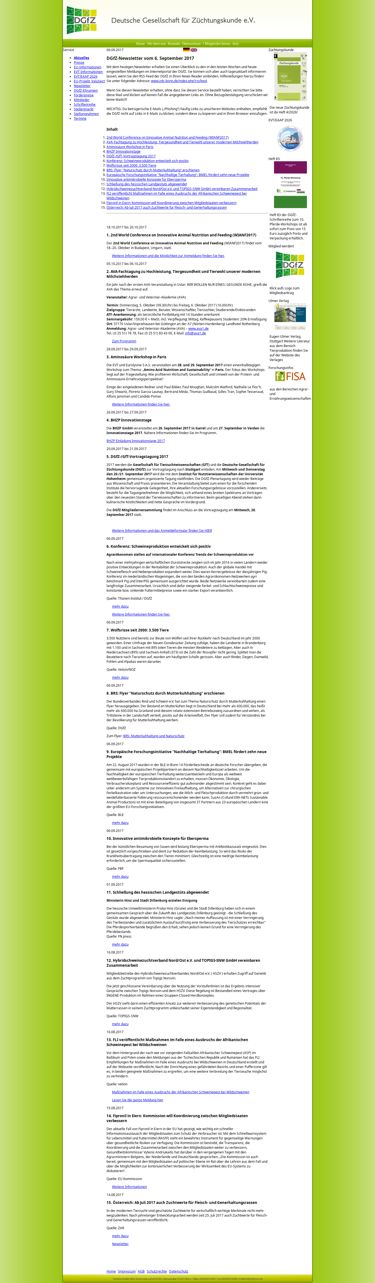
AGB (141, 1271)
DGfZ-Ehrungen (86, 90)
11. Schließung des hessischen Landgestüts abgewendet (158, 892)
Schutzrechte (157, 1271)
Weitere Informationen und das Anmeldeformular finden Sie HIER (159, 530)
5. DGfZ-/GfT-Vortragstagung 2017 (137, 456)
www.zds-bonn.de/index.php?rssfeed (179, 81)
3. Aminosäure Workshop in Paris (136, 356)
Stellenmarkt (83, 109)
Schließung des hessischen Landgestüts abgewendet (147, 184)
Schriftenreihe (85, 104)
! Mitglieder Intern (216, 44)
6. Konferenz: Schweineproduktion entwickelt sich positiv (159, 546)
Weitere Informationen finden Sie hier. (138, 404)
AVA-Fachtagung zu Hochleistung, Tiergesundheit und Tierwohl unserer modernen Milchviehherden (182, 142)
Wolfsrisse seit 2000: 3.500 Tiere (131, 165)
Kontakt (174, 44)
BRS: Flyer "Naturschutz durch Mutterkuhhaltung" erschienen (153, 170)
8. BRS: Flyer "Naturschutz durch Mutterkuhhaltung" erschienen (166, 693)
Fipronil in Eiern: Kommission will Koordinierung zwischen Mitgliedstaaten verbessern (171, 202)
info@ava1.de (195, 333)
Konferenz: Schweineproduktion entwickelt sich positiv (148, 160)
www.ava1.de (198, 328)
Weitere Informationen (127, 1186)
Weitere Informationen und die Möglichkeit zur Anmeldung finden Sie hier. (166, 255)
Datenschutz (191, 44)
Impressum (127, 1271)
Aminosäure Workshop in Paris (130, 146)
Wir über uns (156, 44)
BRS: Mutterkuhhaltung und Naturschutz (153, 736)
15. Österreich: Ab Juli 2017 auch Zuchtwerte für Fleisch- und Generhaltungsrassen (182, 1202)
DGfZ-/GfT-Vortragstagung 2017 (131, 156)
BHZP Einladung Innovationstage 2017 (136, 440)
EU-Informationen (87, 67)
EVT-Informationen (88, 71)
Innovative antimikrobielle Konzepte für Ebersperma (146, 179)
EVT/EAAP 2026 (85, 76)
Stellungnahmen (86, 113)
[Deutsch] (186, 50)
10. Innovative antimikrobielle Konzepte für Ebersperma (158, 838)
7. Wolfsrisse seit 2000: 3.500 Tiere (138, 630)
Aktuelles (81, 57)
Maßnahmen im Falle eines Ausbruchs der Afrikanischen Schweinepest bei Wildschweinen (178, 1092)
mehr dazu (117, 606)
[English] (194, 50)
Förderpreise (84, 95)
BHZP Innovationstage (124, 151)
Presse (79, 62)
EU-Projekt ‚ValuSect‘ (89, 81)
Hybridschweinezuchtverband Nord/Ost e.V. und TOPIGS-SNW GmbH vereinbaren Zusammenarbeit (182, 188)
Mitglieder (81, 99)
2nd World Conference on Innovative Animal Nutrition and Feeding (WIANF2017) (168, 137)
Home (140, 44)
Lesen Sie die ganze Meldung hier (135, 1100)
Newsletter (82, 85)
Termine (80, 118)
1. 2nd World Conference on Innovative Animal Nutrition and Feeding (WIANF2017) (181, 235)
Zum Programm (121, 341)
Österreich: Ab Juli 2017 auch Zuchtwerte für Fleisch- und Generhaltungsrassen (167, 207)
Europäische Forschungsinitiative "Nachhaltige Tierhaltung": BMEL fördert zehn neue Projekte (178, 174)
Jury (236, 44)
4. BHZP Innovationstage (129, 420)
